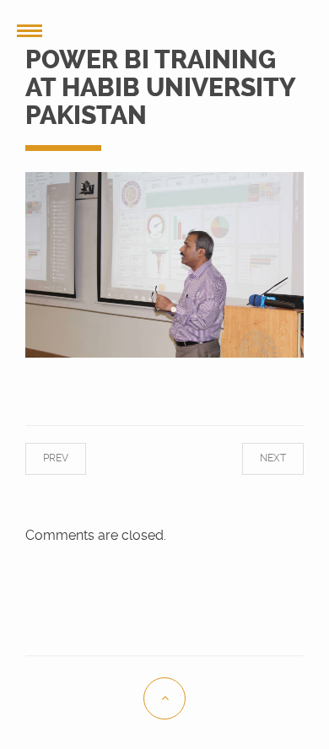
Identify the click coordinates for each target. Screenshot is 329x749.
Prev (68, 458)
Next (260, 458)
